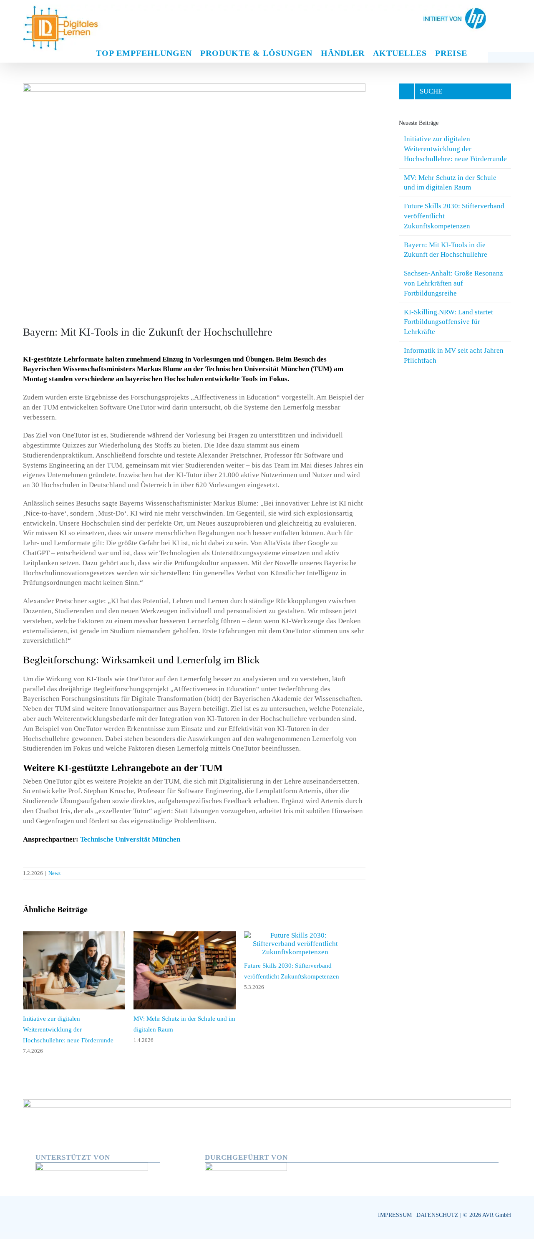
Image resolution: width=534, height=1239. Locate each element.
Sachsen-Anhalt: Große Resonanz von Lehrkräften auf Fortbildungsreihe (453, 283)
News (54, 873)
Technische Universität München (130, 839)
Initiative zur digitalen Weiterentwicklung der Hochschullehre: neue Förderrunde (455, 149)
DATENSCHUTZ (437, 1209)
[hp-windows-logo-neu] (91, 1160)
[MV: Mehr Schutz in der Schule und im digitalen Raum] (194, 935)
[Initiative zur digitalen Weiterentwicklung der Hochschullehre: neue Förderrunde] (77, 935)
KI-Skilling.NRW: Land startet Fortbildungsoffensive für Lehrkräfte (448, 322)
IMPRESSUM (395, 1209)
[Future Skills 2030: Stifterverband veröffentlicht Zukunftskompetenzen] (311, 935)
